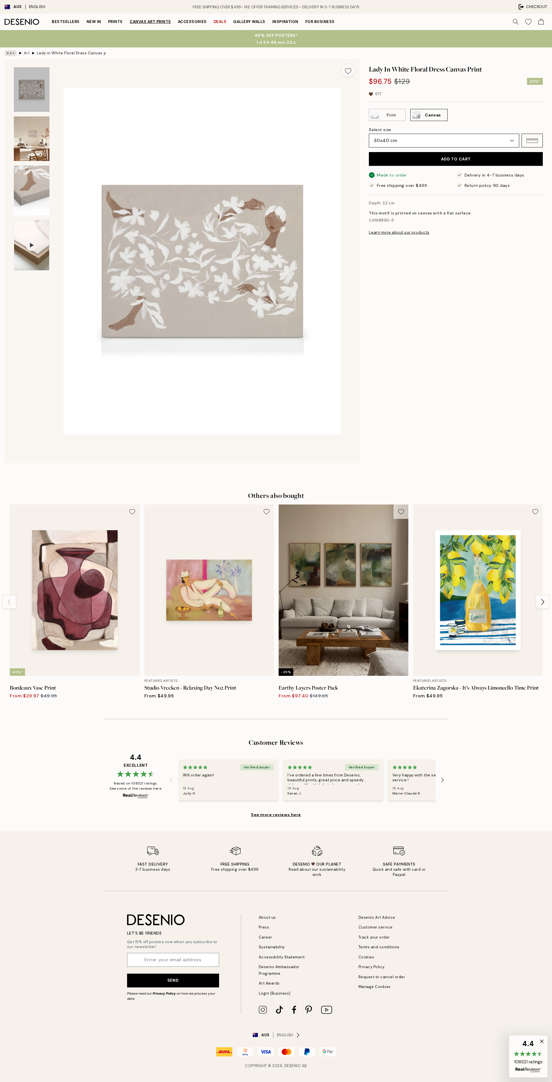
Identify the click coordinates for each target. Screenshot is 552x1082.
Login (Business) (275, 993)
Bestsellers (66, 21)
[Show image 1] (31, 89)
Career (265, 937)
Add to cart (456, 159)
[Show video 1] (31, 245)
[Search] (515, 22)
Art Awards (269, 983)
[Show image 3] (31, 190)
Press (264, 927)
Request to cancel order (382, 976)
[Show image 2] (31, 138)
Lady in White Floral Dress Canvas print (71, 53)
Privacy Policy (164, 993)
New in (94, 21)
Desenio (292, 1065)
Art (27, 53)
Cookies (366, 957)
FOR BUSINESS (320, 21)
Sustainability (272, 947)
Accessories (192, 21)
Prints (115, 21)
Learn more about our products (399, 232)
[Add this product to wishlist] (348, 70)
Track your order (374, 937)
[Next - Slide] (543, 602)
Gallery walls (249, 21)
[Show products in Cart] (541, 22)
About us (267, 917)
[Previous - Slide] (9, 602)
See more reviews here (276, 814)
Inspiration (285, 21)
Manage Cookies (375, 986)
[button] (532, 140)
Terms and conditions (379, 947)
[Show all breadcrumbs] (11, 53)
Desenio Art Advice (377, 917)
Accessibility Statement (282, 957)
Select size (380, 129)
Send (173, 980)
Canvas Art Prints (150, 21)
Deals (220, 21)
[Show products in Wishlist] (528, 22)
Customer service (376, 927)
